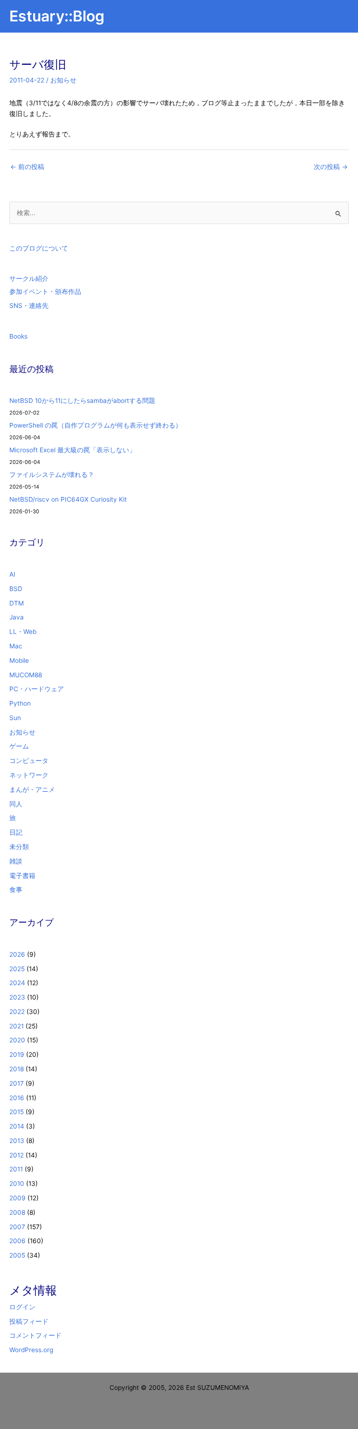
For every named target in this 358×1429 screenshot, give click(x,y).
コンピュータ (28, 760)
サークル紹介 (28, 278)
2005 (17, 1255)
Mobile (19, 660)
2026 (17, 954)
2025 (17, 969)
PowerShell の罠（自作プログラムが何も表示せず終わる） (95, 425)
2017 (16, 1083)
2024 (17, 983)
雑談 (15, 861)
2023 (17, 997)
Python (20, 703)
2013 (16, 1140)
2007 (17, 1227)
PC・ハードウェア (36, 689)
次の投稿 (331, 166)
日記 (15, 832)
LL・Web (22, 631)
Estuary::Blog (56, 16)
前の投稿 (27, 166)
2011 (16, 1169)
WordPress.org (31, 1350)
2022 (17, 1011)
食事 (15, 889)
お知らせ (63, 80)
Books (18, 336)
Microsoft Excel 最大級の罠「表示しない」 (72, 450)
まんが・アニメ (32, 789)
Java (16, 617)
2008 (17, 1212)
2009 (17, 1198)
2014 (16, 1126)
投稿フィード (28, 1321)
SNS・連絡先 (28, 305)
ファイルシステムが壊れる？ (51, 474)
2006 (17, 1241)
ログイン (22, 1307)
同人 (15, 804)
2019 (16, 1054)
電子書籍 (22, 875)
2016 (16, 1098)
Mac (15, 646)
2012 (16, 1155)
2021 (16, 1026)
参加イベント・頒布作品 (45, 291)
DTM (16, 603)
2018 (16, 1069)
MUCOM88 (25, 675)
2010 (16, 1183)
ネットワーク (28, 775)
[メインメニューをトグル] (339, 16)
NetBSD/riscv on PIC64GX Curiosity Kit (68, 499)
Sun (15, 717)
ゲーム (19, 746)
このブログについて (38, 248)
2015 (16, 1112)
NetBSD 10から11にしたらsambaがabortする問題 (82, 400)
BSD (15, 588)
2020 (17, 1040)
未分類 (19, 847)
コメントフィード (35, 1335)
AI (12, 574)
